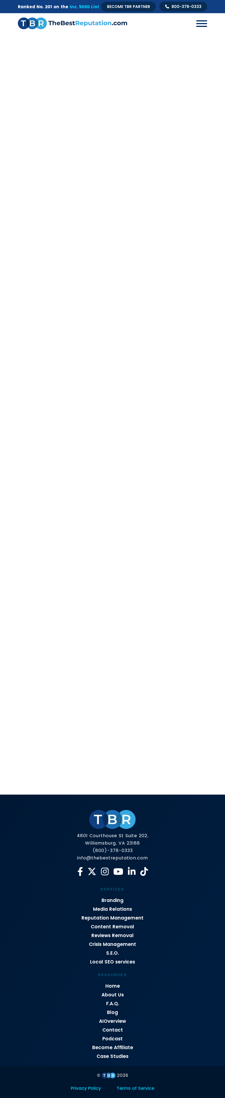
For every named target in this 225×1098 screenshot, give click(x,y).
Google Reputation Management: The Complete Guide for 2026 (155, 392)
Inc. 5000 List (84, 7)
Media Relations (112, 909)
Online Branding (173, 162)
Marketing (141, 162)
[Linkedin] (132, 871)
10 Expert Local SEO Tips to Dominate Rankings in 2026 (55, 387)
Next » (62, 795)
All (39, 162)
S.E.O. (112, 953)
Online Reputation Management (56, 174)
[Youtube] (118, 871)
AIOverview (112, 1021)
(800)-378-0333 (112, 850)
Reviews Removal (112, 935)
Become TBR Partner (128, 6)
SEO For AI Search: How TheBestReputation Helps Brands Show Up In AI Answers (63, 741)
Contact (112, 1030)
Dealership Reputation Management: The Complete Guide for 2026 (160, 509)
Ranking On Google (141, 174)
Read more (34, 304)
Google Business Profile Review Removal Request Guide (63, 271)
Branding (112, 900)
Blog (112, 1012)
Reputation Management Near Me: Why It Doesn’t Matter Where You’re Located (62, 509)
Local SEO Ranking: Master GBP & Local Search (155, 271)
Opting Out (104, 174)
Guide (117, 162)
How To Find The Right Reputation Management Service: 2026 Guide (61, 625)
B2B (54, 162)
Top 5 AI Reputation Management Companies (156, 620)
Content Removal (112, 926)
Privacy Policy (86, 1088)
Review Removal (183, 174)
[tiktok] (144, 871)
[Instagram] (105, 871)
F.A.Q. (112, 1003)
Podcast (112, 1038)
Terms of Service (135, 1088)
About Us (113, 994)
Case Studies (112, 1056)
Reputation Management (112, 918)
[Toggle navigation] (199, 23)
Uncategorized (126, 185)
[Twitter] (92, 871)
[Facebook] (80, 871)
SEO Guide (94, 185)
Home (112, 986)
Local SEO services (112, 962)
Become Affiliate (112, 1047)
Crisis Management (84, 162)
